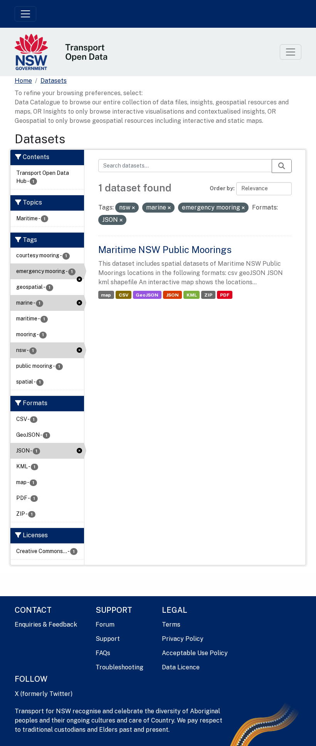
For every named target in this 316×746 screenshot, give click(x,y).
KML (192, 295)
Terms (171, 624)
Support (108, 638)
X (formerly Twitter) (43, 693)
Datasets (53, 80)
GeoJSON (147, 295)
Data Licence (181, 667)
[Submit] (282, 166)
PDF (224, 295)
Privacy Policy (182, 638)
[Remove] (133, 208)
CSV (123, 295)
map (106, 295)
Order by (221, 188)
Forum (105, 624)
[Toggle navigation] (25, 14)
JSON (172, 295)
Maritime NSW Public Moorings (165, 249)
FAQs (103, 653)
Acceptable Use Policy (195, 653)
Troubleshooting (119, 667)
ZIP (208, 295)
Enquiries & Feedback (46, 624)
